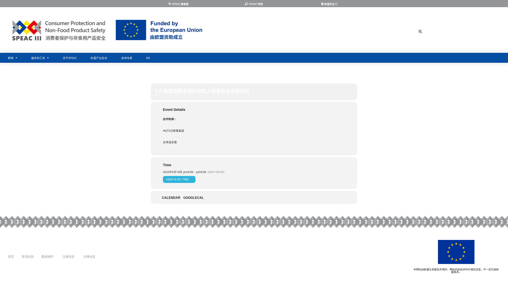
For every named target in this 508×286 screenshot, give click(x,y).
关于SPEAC (70, 58)
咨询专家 (126, 58)
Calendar (171, 197)
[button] (420, 31)
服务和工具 (38, 58)
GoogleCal (193, 197)
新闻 (10, 58)
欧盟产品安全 (99, 58)
